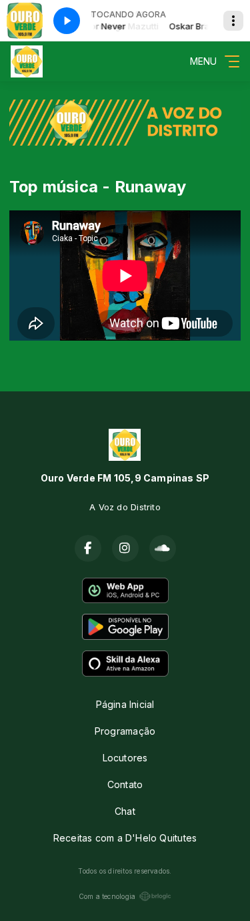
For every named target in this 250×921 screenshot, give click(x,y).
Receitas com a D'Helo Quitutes (125, 838)
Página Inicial (125, 704)
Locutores (125, 757)
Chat (125, 811)
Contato (125, 784)
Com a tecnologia (107, 896)
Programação (125, 731)
